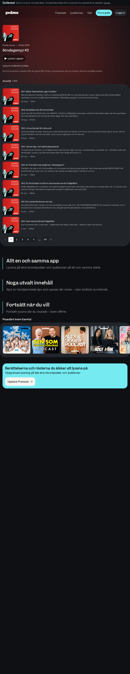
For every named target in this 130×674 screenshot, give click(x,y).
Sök (89, 12)
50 (45, 239)
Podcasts (60, 12)
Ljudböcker (76, 12)
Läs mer (107, 3)
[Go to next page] (50, 239)
